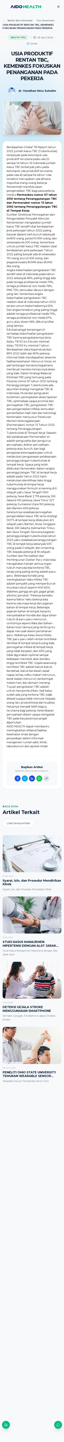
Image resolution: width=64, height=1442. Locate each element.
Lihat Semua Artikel (18, 823)
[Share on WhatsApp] (39, 778)
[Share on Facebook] (18, 778)
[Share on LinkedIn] (32, 778)
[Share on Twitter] (25, 778)
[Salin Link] (46, 778)
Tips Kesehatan (45, 20)
